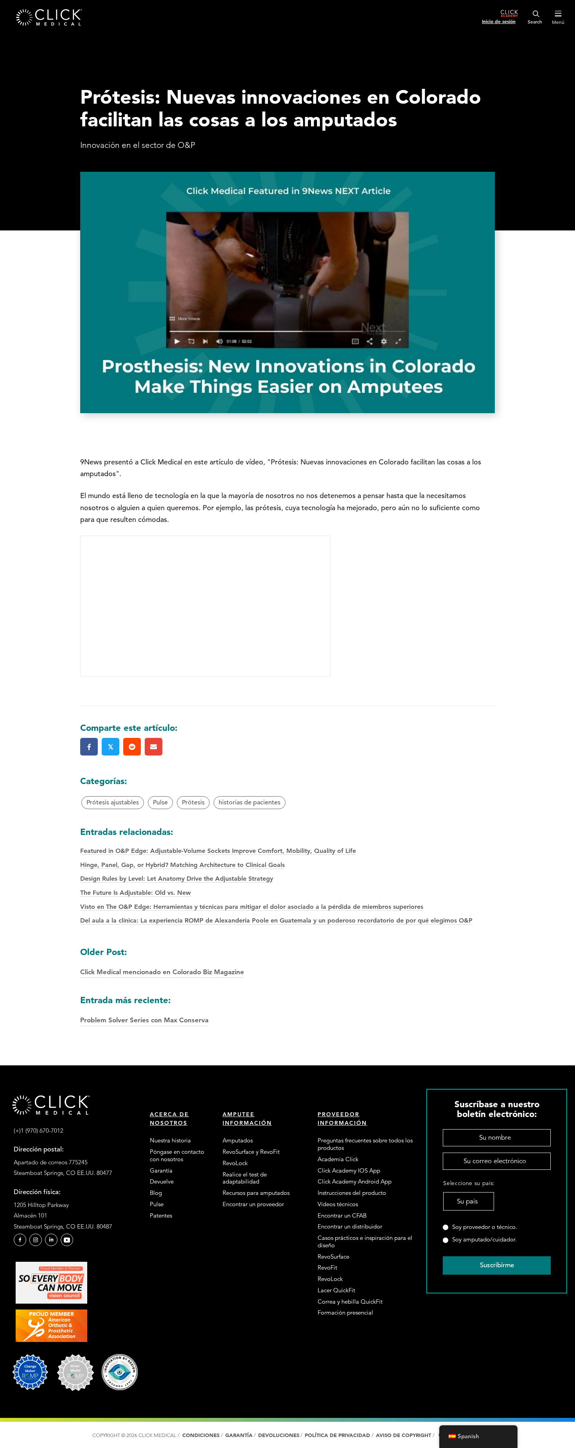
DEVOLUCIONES (278, 1435)
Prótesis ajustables (112, 802)
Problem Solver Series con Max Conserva (144, 1009)
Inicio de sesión (499, 21)
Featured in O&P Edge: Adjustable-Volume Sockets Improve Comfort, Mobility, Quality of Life (218, 850)
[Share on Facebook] (89, 746)
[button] (20, 1240)
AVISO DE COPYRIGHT (404, 1435)
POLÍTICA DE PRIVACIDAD (338, 1435)
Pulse (160, 802)
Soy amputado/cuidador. (484, 1239)
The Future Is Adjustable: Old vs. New (135, 892)
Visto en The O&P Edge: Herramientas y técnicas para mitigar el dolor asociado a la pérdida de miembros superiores (251, 906)
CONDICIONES (201, 1435)
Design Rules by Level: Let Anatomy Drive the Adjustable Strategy (176, 878)
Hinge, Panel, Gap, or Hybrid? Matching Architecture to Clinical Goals (182, 865)
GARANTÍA (239, 1435)
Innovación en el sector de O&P (137, 145)
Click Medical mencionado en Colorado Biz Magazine (162, 961)
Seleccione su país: (468, 1183)
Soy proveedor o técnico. (484, 1226)
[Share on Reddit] (132, 746)
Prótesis (193, 802)
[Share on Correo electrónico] (153, 746)
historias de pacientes (249, 802)
